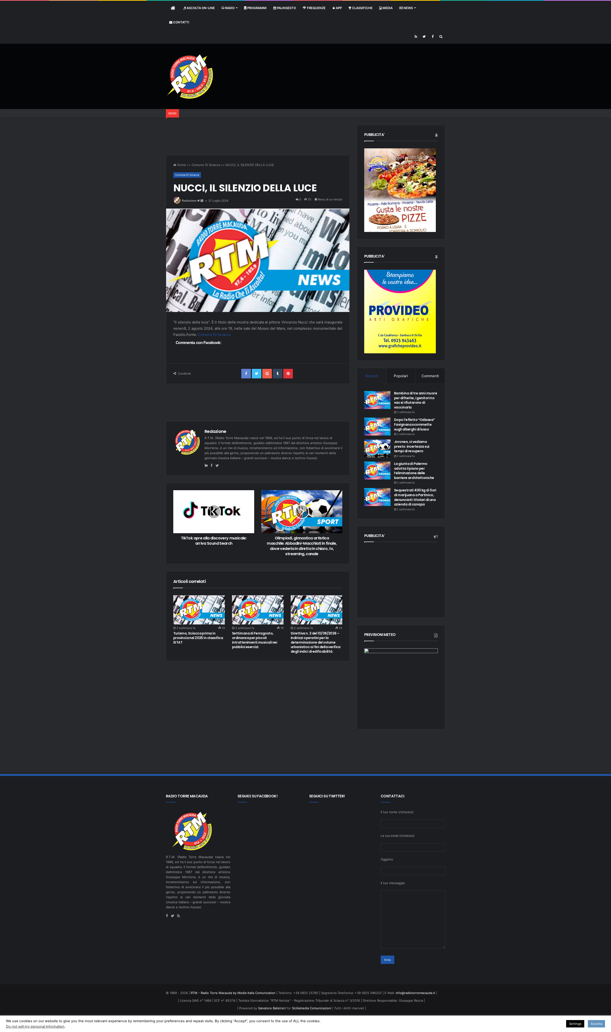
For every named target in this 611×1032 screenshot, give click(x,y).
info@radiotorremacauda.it (415, 993)
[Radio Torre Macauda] (190, 76)
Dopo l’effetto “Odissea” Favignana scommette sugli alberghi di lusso (414, 424)
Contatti (180, 22)
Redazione (189, 200)
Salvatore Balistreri (271, 1008)
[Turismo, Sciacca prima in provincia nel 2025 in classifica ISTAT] (199, 609)
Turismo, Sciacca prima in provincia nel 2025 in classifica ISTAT (198, 638)
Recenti (371, 376)
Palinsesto (286, 8)
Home (181, 165)
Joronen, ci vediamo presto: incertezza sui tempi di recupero (411, 446)
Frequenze (316, 8)
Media (387, 8)
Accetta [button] (596, 1024)
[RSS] (416, 36)
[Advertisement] (358, 59)
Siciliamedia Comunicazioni (311, 1008)
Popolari (401, 376)
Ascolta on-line (200, 8)
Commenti (430, 376)
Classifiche (362, 8)
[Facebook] (432, 36)
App (338, 8)
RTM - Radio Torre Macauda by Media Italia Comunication (233, 993)
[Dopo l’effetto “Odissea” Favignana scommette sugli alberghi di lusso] (377, 426)
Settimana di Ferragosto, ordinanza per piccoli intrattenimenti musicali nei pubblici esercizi (254, 640)
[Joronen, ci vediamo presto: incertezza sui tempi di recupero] (377, 448)
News (408, 8)
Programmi (257, 8)
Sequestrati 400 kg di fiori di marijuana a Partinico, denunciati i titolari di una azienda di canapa (415, 497)
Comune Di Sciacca (206, 165)
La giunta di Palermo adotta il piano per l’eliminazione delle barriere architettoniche (414, 470)
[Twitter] (424, 36)
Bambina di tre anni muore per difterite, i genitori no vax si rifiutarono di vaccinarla (415, 400)
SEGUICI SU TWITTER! (327, 796)
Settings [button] (575, 1024)
